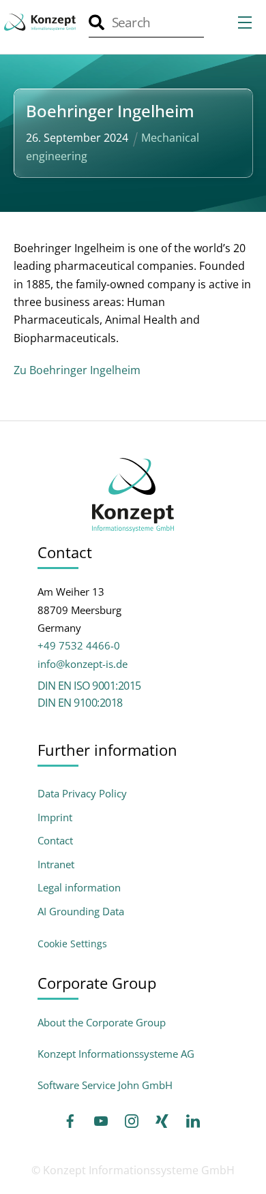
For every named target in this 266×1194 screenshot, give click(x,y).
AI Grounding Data (81, 911)
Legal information (79, 887)
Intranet (56, 864)
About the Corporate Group (102, 1022)
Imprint (55, 817)
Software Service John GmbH (105, 1085)
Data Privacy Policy (82, 793)
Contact (55, 840)
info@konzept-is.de (83, 664)
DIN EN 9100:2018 (80, 702)
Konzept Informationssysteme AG (116, 1053)
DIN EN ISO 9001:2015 (89, 685)
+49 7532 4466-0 (79, 645)
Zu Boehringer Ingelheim (77, 370)
